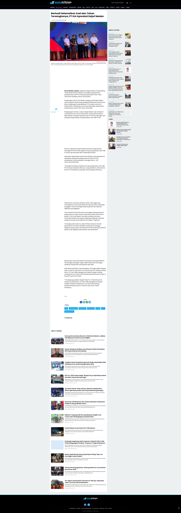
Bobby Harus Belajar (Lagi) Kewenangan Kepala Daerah (123, 131)
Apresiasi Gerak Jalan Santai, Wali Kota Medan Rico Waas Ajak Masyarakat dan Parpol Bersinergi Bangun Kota (84, 390)
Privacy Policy (95, 508)
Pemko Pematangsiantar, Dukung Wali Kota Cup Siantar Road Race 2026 (85, 468)
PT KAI (103, 308)
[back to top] (178, 508)
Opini (92, 7)
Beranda (52, 7)
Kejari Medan (91, 308)
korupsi (98, 308)
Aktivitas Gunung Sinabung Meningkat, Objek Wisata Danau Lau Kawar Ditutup (116, 62)
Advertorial (102, 7)
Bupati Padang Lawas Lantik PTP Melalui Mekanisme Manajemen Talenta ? (116, 105)
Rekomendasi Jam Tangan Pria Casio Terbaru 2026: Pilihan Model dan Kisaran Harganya (115, 37)
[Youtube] (92, 504)
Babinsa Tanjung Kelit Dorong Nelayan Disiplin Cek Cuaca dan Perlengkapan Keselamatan (83, 416)
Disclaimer (102, 508)
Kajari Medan (82, 308)
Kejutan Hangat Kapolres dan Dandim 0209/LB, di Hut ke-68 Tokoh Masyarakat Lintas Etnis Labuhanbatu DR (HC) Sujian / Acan (116, 89)
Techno (117, 7)
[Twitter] (88, 504)
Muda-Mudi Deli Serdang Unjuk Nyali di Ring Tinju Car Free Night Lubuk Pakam (84, 455)
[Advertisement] (78, 78)
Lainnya (122, 7)
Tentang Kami (72, 508)
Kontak (110, 508)
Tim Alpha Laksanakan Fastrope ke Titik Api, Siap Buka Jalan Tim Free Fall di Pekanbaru (84, 482)
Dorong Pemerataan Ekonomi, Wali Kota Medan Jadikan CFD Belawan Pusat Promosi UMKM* (85, 337)
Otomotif (112, 7)
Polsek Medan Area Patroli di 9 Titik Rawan (80, 428)
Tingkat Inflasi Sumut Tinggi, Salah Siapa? (122, 145)
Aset (66, 308)
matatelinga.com (89, 511)
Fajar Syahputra (73, 308)
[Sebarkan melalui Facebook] (81, 302)
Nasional (65, 7)
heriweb (96, 511)
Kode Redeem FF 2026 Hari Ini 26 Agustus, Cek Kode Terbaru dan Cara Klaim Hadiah (116, 114)
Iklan (106, 508)
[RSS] (96, 504)
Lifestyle (88, 7)
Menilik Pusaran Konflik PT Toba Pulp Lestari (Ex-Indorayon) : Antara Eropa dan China (123, 139)
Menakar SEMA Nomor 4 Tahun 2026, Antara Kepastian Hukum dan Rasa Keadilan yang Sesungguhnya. (116, 71)
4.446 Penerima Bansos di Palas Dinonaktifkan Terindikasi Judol (115, 45)
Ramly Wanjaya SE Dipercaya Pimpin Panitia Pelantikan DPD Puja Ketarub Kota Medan (85, 350)
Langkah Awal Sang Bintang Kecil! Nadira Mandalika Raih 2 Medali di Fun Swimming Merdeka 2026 (85, 363)
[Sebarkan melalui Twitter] (84, 302)
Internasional (72, 7)
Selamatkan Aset (69, 311)
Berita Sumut (59, 7)
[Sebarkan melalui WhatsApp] (86, 302)
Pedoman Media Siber (86, 508)
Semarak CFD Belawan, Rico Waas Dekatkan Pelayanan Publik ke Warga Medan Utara (85, 403)
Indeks (128, 7)
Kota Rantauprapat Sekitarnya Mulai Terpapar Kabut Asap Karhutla (115, 96)
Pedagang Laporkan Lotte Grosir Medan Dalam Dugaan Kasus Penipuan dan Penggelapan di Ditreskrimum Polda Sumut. (116, 80)
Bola (84, 7)
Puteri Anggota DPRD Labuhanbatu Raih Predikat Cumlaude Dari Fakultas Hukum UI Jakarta (116, 54)
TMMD (107, 7)
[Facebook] (85, 504)
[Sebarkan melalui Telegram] (89, 302)
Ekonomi (79, 7)
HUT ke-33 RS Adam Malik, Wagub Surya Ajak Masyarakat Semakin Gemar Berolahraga (85, 376)
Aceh (96, 7)
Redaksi (78, 508)
